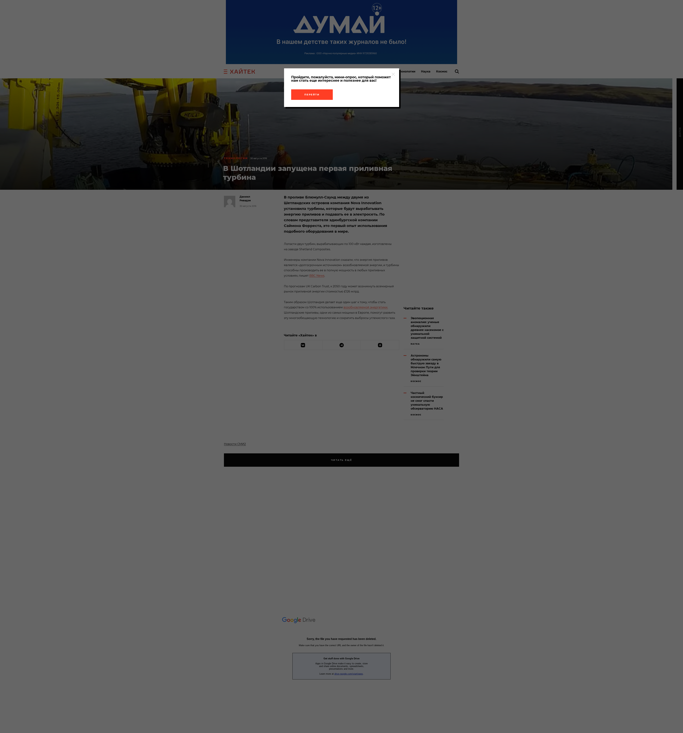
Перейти (312, 94)
